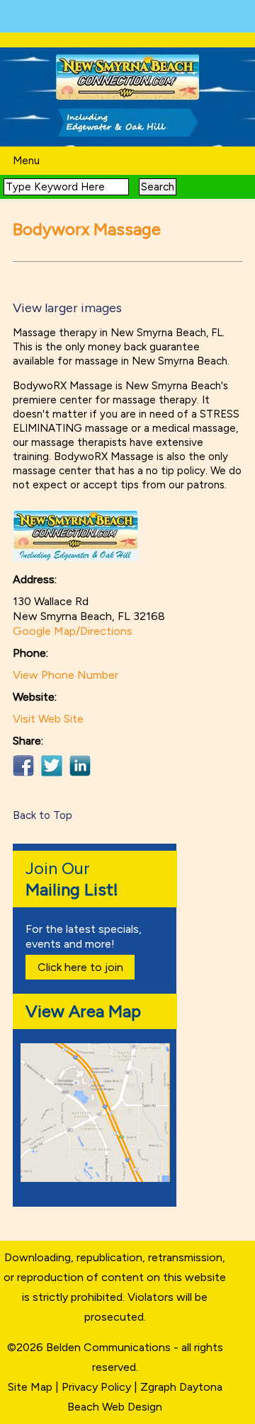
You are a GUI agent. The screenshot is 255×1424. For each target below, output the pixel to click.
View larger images (67, 308)
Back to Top (42, 815)
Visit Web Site (48, 718)
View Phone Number (65, 675)
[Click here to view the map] (98, 1178)
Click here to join (80, 967)
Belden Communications (110, 1347)
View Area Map (83, 1011)
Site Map (30, 1387)
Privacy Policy (96, 1387)
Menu (26, 160)
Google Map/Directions (72, 631)
